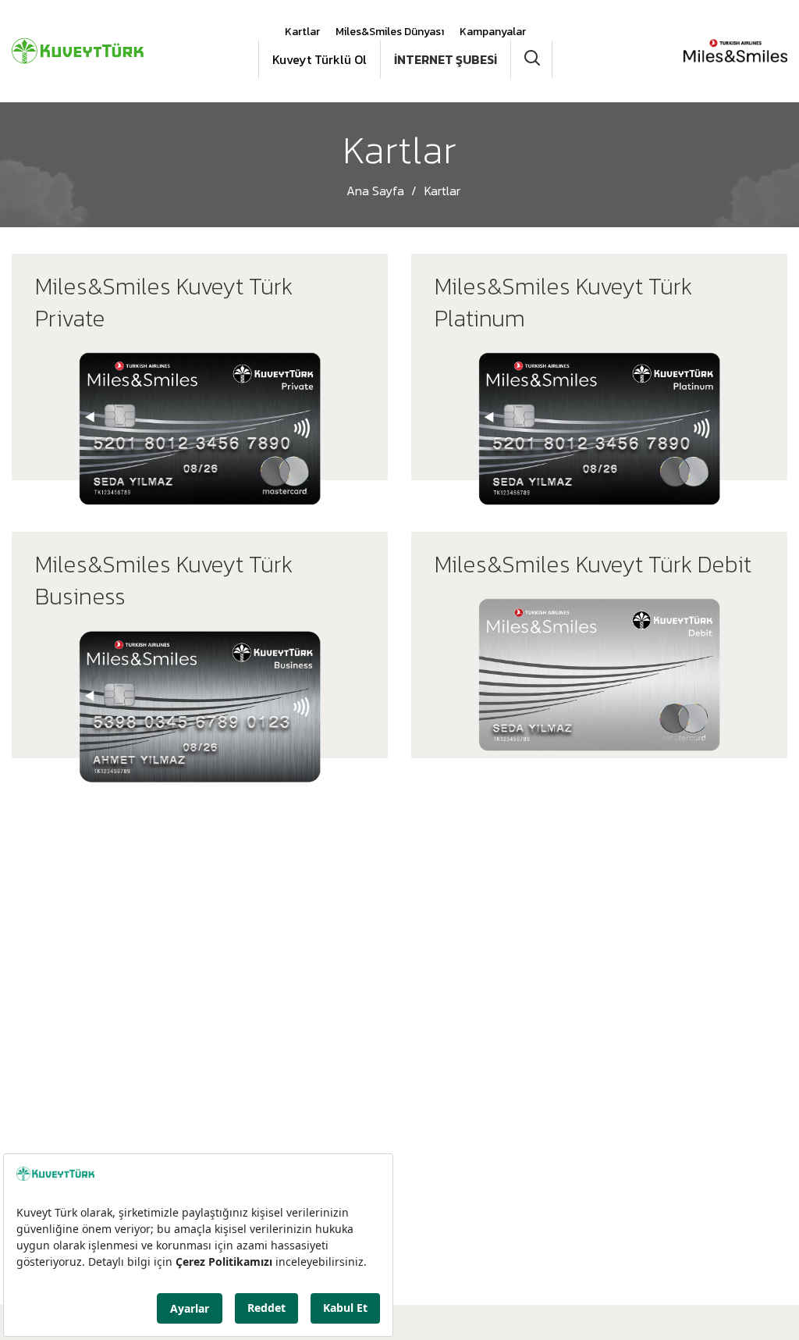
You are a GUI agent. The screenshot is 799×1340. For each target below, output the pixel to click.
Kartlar (302, 31)
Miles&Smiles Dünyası (390, 31)
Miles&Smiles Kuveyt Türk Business (164, 581)
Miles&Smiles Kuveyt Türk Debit (593, 565)
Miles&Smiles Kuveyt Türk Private (164, 303)
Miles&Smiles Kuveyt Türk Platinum (563, 303)
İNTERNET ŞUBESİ (445, 59)
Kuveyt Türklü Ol (319, 59)
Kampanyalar (493, 31)
